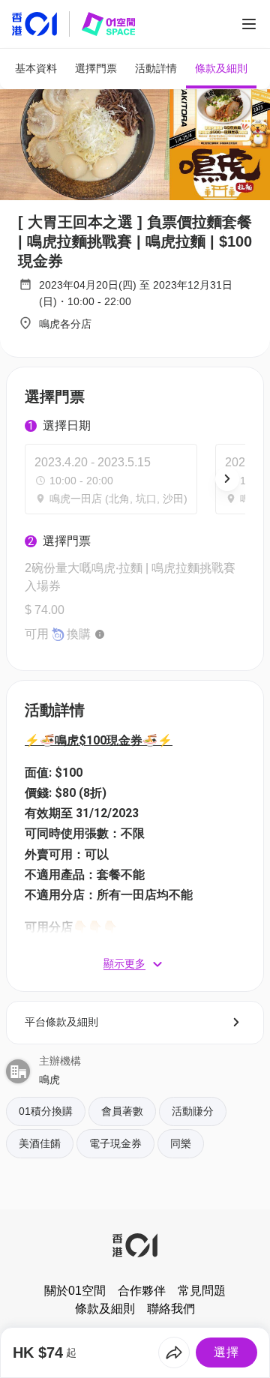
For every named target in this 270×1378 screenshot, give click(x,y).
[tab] (36, 68)
